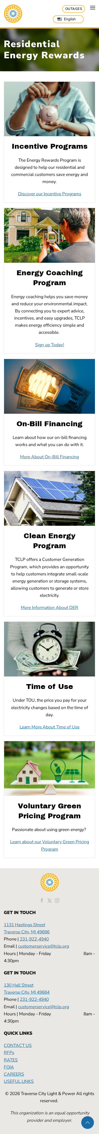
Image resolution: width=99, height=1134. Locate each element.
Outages (73, 9)
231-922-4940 (34, 939)
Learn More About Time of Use (49, 727)
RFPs (9, 1052)
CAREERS (14, 1074)
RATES (11, 1060)
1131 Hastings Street (24, 925)
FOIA (9, 1067)
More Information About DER (49, 607)
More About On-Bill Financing (49, 457)
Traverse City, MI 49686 (27, 932)
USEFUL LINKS (19, 1081)
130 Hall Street (19, 985)
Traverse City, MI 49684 (27, 992)
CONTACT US (18, 1045)
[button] (92, 7)
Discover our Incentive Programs (49, 194)
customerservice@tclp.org (43, 946)
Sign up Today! (49, 345)
